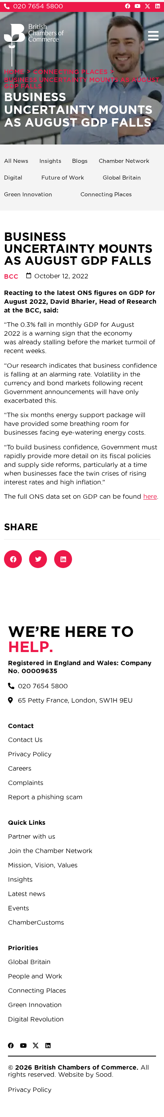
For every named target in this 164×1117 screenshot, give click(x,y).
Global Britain (122, 177)
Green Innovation (28, 194)
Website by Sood (84, 1074)
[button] (153, 36)
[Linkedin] (157, 6)
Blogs (80, 161)
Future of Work (62, 177)
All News (16, 161)
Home (14, 71)
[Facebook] (127, 6)
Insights (50, 161)
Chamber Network (124, 161)
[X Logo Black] (36, 1046)
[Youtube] (137, 6)
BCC (11, 276)
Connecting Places (70, 71)
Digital (13, 177)
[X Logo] (147, 6)
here (150, 496)
